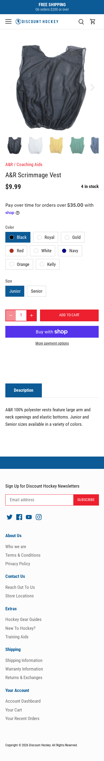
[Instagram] (39, 517)
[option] (52, 87)
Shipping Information (23, 660)
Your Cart (13, 710)
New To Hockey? (20, 628)
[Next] (92, 87)
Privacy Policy (17, 563)
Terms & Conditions (23, 555)
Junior (15, 291)
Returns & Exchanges (23, 677)
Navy (73, 250)
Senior (36, 291)
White (46, 250)
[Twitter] (10, 517)
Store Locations (19, 595)
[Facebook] (19, 517)
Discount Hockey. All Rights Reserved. (53, 745)
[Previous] (12, 87)
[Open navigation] (8, 21)
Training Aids (17, 636)
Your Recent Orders (22, 718)
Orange (23, 264)
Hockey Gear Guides (23, 619)
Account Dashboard (23, 701)
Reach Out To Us (20, 587)
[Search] (81, 21)
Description (23, 390)
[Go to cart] (93, 21)
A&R (9, 164)
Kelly (51, 264)
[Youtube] (29, 517)
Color (9, 227)
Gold (76, 237)
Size (8, 281)
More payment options (52, 343)
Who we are (15, 546)
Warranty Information (24, 669)
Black (22, 237)
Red (20, 250)
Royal (49, 237)
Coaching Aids (29, 164)
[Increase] (31, 315)
